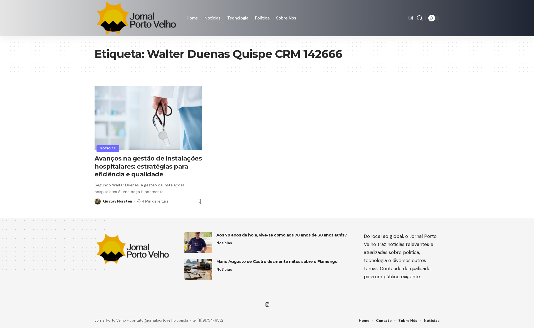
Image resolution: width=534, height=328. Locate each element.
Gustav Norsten (117, 201)
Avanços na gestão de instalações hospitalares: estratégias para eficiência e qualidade (148, 166)
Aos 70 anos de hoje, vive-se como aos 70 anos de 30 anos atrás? (281, 235)
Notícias (108, 148)
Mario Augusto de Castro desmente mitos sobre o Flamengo (277, 261)
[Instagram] (410, 18)
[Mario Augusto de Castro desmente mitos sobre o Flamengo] (198, 269)
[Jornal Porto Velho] (136, 18)
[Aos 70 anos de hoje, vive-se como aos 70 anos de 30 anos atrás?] (198, 242)
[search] (419, 18)
